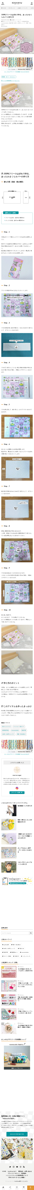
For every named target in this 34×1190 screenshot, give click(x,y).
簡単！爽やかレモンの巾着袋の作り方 (25, 821)
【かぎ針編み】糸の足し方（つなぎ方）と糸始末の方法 (25, 969)
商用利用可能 (25, 21)
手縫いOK (21, 948)
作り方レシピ (12, 8)
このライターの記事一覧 (16, 792)
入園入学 (17, 956)
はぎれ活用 (6, 944)
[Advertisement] (17, 147)
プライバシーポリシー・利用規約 (17, 1173)
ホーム (3, 1188)
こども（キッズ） (26, 956)
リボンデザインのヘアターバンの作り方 (25, 863)
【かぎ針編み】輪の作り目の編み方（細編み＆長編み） (25, 1026)
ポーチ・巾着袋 (7, 956)
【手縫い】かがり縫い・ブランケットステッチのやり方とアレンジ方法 (25, 984)
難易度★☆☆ (14, 952)
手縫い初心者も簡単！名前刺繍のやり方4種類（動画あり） (25, 998)
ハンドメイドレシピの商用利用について (17, 1175)
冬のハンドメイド (7, 21)
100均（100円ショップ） (20, 23)
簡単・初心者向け (21, 734)
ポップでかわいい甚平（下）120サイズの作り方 (25, 850)
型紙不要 (11, 23)
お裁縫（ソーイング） (23, 8)
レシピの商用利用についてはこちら (11, 80)
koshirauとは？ (12, 1171)
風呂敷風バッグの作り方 (25, 806)
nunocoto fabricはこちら (17, 1134)
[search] (31, 933)
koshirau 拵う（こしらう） (21, 1181)
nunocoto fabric (5, 23)
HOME (4, 8)
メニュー (17, 1188)
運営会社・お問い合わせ (25, 1171)
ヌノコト (24, 1188)
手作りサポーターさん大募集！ (17, 1177)
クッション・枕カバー (16, 21)
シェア (10, 1188)
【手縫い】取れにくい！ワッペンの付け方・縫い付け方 (25, 1012)
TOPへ (30, 1188)
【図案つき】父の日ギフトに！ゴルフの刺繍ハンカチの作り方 (25, 836)
